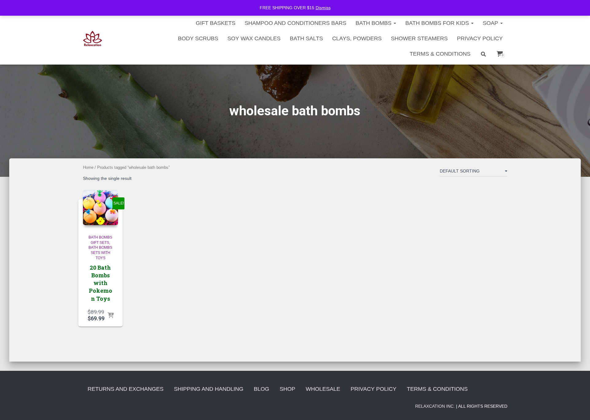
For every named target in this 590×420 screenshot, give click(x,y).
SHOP (287, 389)
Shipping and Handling (208, 389)
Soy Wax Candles (254, 38)
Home (88, 167)
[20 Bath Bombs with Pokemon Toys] (100, 207)
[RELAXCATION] (92, 38)
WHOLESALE (323, 389)
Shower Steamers (419, 38)
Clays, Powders (357, 38)
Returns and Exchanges (125, 389)
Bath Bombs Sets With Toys (100, 252)
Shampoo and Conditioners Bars (295, 23)
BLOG (261, 389)
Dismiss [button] (323, 7)
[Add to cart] (111, 316)
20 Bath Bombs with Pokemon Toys (100, 283)
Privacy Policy (480, 38)
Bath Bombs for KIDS (437, 23)
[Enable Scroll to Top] (578, 407)
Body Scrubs (198, 38)
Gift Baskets (215, 23)
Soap (491, 23)
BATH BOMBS (374, 23)
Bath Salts (306, 38)
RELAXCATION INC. (435, 406)
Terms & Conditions (440, 54)
